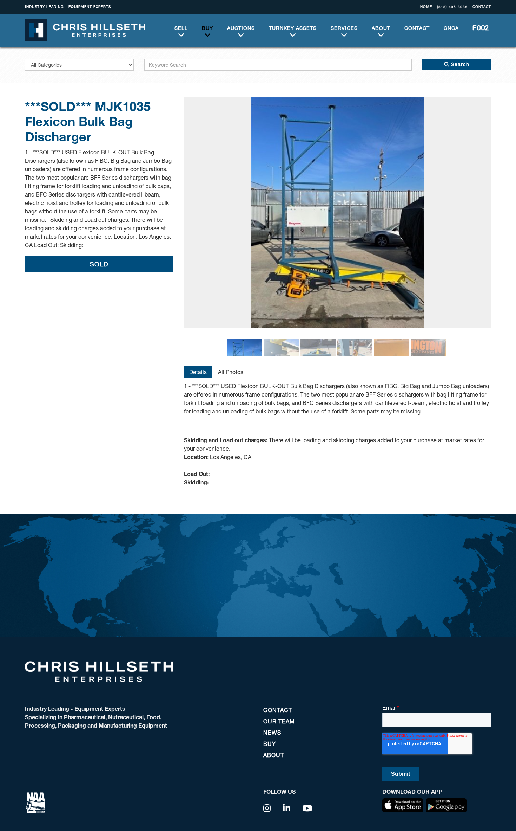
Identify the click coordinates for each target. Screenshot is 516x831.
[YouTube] (307, 808)
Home (426, 7)
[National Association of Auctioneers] (35, 802)
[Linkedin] (287, 808)
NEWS (272, 732)
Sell (181, 28)
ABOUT (381, 28)
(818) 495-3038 (452, 7)
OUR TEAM (279, 721)
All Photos (230, 371)
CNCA (451, 28)
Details (198, 371)
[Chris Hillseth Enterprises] (85, 29)
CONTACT (481, 7)
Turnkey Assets (293, 28)
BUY (207, 28)
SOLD (99, 264)
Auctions (241, 28)
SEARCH (478, 28)
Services (344, 28)
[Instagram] (267, 808)
